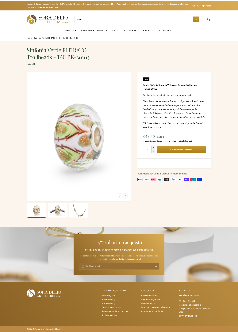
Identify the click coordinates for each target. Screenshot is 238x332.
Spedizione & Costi (149, 295)
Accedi (208, 6)
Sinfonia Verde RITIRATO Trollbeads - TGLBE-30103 (56, 38)
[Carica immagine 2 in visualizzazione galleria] (57, 210)
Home (29, 38)
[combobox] (136, 19)
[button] (208, 19)
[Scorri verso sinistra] (119, 196)
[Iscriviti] (156, 266)
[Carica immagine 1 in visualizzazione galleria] (36, 210)
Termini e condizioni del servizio (156, 307)
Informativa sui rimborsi (152, 311)
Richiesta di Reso (110, 315)
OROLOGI (69, 30)
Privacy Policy (108, 299)
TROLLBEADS (85, 30)
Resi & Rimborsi (148, 303)
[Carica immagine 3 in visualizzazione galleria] (79, 210)
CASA (144, 30)
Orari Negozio (108, 295)
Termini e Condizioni (111, 307)
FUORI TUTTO (116, 30)
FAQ (197, 6)
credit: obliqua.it (55, 329)
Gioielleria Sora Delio (189, 295)
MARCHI (132, 30)
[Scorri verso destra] (125, 196)
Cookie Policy (108, 303)
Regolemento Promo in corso (115, 311)
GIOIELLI (101, 30)
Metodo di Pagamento (151, 299)
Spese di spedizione (165, 141)
